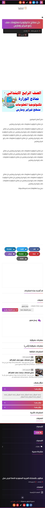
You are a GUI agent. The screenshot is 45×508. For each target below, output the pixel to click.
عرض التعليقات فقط (26, 310)
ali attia (39, 482)
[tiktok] (27, 2)
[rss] (20, 2)
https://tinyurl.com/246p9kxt (27, 188)
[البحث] (3, 2)
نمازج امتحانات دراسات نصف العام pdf (21, 372)
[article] (22, 270)
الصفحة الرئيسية (35, 492)
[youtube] (30, 2)
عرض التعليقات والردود (9, 310)
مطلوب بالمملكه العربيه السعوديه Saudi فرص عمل (22, 478)
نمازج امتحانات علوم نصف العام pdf (22, 359)
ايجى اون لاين (14, 501)
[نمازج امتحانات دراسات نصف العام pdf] (39, 372)
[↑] (22, 497)
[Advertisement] (22, 61)
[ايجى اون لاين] (22, 8)
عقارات (37, 432)
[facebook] (37, 2)
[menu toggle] (41, 2)
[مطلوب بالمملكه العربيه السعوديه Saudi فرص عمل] (22, 466)
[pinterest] (23, 2)
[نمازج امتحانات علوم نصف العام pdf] (39, 359)
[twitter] (33, 2)
